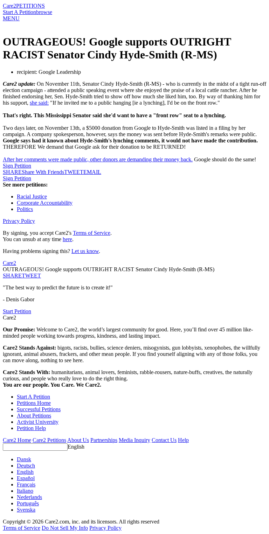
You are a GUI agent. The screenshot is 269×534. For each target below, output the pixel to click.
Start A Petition (19, 12)
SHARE (12, 276)
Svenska (26, 510)
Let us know (85, 251)
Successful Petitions (39, 409)
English (76, 447)
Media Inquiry (134, 440)
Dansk (24, 459)
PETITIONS (30, 6)
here (67, 239)
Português (28, 503)
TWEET (73, 172)
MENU (11, 18)
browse (44, 12)
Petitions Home (34, 403)
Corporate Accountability (45, 203)
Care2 (9, 6)
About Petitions (34, 416)
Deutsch (26, 466)
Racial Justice (32, 196)
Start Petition (17, 311)
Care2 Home (17, 440)
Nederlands (29, 497)
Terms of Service (91, 233)
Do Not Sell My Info (65, 528)
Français (26, 484)
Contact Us (164, 440)
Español (26, 478)
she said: (39, 103)
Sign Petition (17, 166)
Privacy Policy (19, 221)
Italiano (25, 491)
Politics (25, 209)
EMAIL (92, 172)
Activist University (37, 422)
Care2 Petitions (49, 440)
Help (183, 440)
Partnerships (103, 440)
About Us (78, 440)
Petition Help (31, 428)
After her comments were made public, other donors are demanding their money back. (98, 159)
